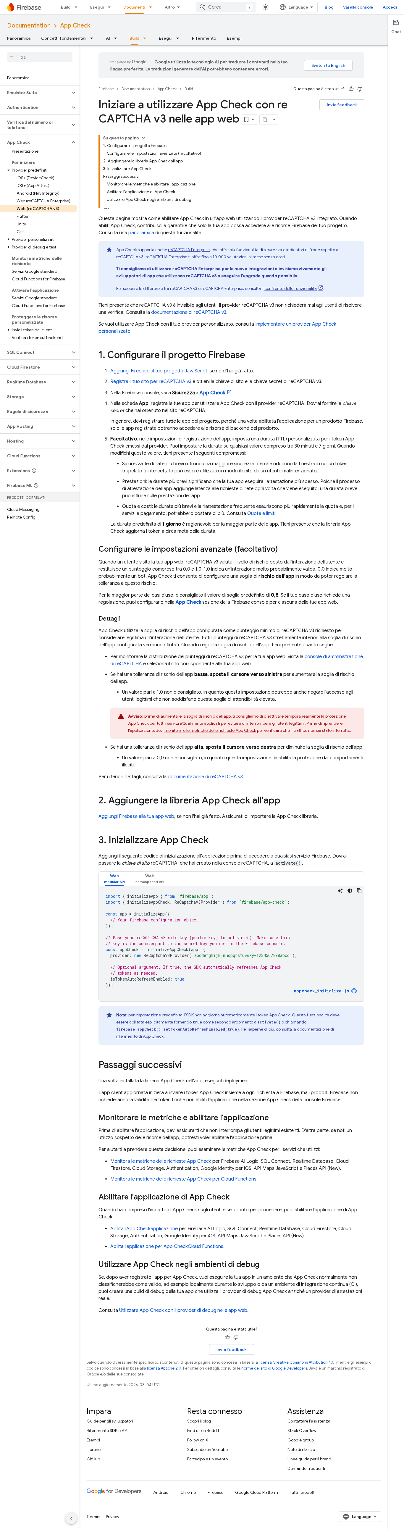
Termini (93, 1516)
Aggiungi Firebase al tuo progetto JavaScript (158, 371)
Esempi (234, 38)
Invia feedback (342, 104)
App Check (75, 25)
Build (66, 7)
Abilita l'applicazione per (166, 1246)
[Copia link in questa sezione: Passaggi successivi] (188, 1065)
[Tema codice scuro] (350, 890)
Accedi (390, 7)
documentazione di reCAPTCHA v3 (188, 312)
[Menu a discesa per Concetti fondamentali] (93, 38)
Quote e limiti (261, 513)
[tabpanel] (231, 943)
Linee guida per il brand (309, 1459)
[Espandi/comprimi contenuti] (143, 137)
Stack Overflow (301, 1430)
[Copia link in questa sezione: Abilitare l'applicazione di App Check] (235, 1197)
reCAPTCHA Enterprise (189, 249)
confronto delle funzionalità (290, 288)
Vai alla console (358, 7)
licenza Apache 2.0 (164, 1368)
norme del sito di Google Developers (274, 1368)
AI (108, 38)
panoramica (141, 233)
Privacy (112, 1516)
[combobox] (226, 7)
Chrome (188, 1492)
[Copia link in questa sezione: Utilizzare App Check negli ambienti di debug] (266, 1264)
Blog (329, 7)
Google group (300, 1440)
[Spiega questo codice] (340, 890)
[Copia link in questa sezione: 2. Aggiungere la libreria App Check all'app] (286, 801)
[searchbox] (39, 57)
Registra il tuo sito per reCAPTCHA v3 (150, 382)
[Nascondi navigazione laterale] (71, 1518)
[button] (35, 92)
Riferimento (204, 38)
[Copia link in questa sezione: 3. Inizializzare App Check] (214, 840)
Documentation (29, 25)
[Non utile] (359, 89)
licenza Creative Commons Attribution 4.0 (296, 1362)
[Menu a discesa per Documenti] (152, 7)
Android (161, 1492)
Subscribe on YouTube (207, 1449)
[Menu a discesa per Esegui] (111, 7)
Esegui (97, 7)
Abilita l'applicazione (144, 1229)
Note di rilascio (301, 1449)
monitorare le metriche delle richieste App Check (210, 730)
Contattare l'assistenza (308, 1421)
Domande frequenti (306, 1468)
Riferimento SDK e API (107, 1430)
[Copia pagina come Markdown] (265, 119)
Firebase (106, 88)
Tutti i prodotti (303, 1492)
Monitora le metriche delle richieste (160, 1161)
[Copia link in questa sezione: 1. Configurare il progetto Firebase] (251, 355)
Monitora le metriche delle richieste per (183, 1179)
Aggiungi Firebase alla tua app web (136, 816)
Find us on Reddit (203, 1430)
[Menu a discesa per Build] (78, 7)
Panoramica (18, 38)
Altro (170, 7)
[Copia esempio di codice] (359, 890)
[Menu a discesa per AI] (117, 38)
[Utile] (351, 89)
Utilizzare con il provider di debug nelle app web (183, 1310)
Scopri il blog (199, 1421)
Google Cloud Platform (256, 1492)
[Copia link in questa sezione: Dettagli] (126, 618)
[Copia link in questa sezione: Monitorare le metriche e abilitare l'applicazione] (275, 1118)
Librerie (94, 1449)
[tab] (114, 879)
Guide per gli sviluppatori (110, 1421)
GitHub (93, 1459)
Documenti (134, 7)
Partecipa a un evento (207, 1459)
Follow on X (197, 1440)
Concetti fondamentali (63, 38)
